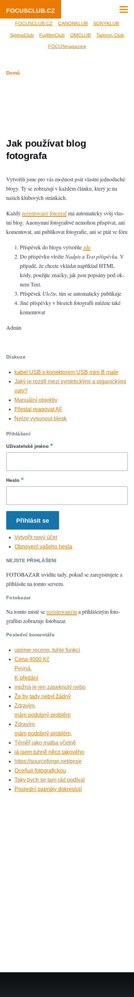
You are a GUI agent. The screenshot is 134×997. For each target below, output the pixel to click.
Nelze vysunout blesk (40, 418)
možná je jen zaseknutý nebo (50, 687)
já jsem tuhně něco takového (49, 752)
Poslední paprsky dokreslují (48, 789)
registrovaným (61, 611)
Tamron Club (110, 35)
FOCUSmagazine (67, 46)
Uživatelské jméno (27, 446)
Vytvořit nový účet (35, 537)
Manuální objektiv (35, 400)
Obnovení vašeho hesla (43, 547)
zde (87, 247)
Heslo (13, 480)
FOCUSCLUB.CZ (30, 10)
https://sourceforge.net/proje (48, 761)
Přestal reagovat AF (38, 409)
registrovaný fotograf (44, 213)
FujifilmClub (52, 35)
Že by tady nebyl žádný (42, 696)
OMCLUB (80, 35)
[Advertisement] (67, 105)
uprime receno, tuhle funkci (47, 650)
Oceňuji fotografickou (40, 770)
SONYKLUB (106, 23)
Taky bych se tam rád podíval (49, 780)
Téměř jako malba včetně (45, 743)
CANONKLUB (73, 23)
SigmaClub (22, 35)
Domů (13, 73)
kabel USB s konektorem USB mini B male (66, 372)
